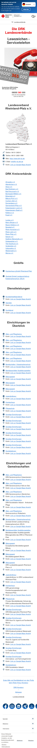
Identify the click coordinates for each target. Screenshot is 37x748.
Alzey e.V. (9, 187)
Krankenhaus (10, 402)
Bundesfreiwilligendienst (14, 296)
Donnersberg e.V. (11, 203)
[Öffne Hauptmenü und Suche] (33, 16)
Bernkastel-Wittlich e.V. (13, 194)
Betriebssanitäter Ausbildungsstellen (18, 370)
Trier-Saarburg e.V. (12, 243)
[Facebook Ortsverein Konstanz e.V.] (5, 706)
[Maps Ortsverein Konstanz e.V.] (31, 706)
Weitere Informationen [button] (6, 745)
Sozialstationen (11, 451)
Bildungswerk (10, 376)
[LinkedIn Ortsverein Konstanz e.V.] (18, 706)
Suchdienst (9, 310)
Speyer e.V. (9, 236)
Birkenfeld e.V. (10, 196)
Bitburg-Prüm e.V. (12, 198)
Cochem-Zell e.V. (11, 201)
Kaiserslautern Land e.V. (14, 208)
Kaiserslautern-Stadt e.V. (14, 210)
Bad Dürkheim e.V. (12, 189)
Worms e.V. (9, 253)
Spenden (9, 303)
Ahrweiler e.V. (10, 182)
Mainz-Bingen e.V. (12, 222)
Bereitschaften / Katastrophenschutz (18, 364)
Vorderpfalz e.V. (11, 246)
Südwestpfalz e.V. (12, 241)
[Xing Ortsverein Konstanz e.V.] (25, 706)
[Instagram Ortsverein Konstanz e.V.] (12, 706)
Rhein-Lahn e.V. (11, 232)
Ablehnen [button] (20, 740)
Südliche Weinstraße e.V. (14, 239)
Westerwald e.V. (11, 251)
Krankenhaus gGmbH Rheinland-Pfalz (19, 271)
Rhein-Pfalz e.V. (11, 234)
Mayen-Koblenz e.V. (12, 225)
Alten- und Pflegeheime (14, 334)
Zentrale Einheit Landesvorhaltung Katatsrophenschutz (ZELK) (17, 277)
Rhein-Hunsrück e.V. (13, 229)
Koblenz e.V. (10, 212)
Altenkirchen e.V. (11, 184)
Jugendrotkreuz (11, 396)
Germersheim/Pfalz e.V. (14, 205)
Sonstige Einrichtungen (14, 414)
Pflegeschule (10, 408)
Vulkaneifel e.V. (11, 248)
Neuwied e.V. (10, 227)
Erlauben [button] (31, 740)
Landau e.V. (10, 220)
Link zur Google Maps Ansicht (20, 164)
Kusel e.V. (9, 215)
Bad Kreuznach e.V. (12, 191)
